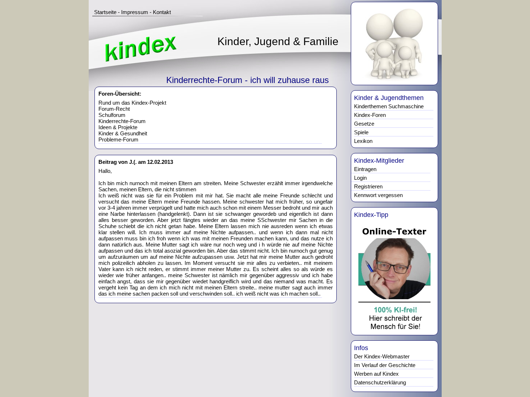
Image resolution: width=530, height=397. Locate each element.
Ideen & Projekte (117, 127)
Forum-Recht (114, 109)
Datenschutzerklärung (380, 382)
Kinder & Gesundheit (122, 133)
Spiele (361, 132)
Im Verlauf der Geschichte (384, 365)
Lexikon (363, 141)
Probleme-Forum (118, 139)
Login (360, 178)
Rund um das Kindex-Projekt (132, 103)
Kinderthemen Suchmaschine (389, 106)
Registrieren (368, 186)
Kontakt (162, 12)
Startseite (105, 12)
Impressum (134, 12)
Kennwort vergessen (378, 195)
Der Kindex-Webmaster (382, 356)
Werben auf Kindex (376, 374)
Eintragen (365, 169)
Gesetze (364, 124)
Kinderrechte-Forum (122, 121)
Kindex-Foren (370, 115)
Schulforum (111, 115)
